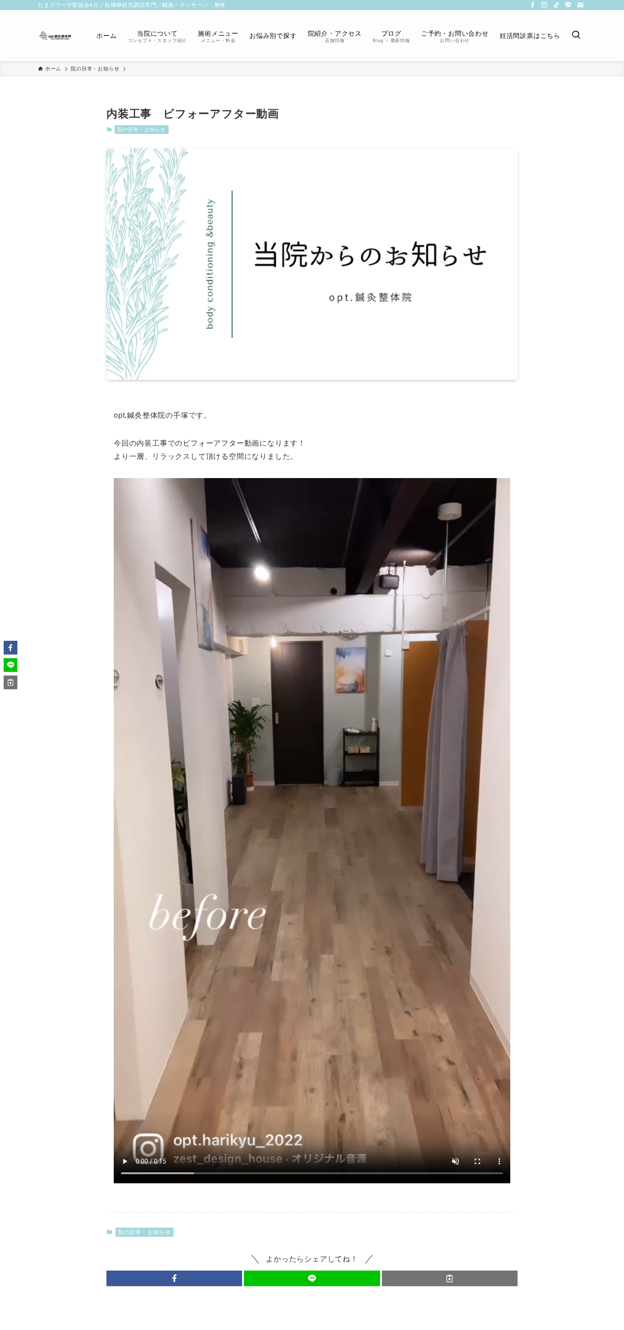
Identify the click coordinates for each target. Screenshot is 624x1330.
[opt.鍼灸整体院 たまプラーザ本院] (55, 35)
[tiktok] (556, 5)
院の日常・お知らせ (141, 129)
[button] (174, 1278)
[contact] (580, 5)
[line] (568, 5)
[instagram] (544, 5)
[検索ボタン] (576, 35)
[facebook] (533, 5)
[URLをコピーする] (450, 1278)
